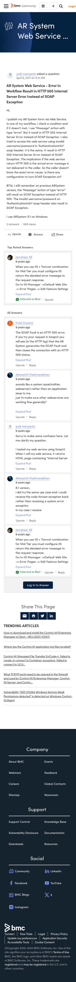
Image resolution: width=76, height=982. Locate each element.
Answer (38, 234)
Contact (9, 934)
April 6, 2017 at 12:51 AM (30, 78)
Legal (41, 934)
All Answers (14, 313)
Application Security (55, 938)
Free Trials (26, 934)
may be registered (35, 964)
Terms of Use (61, 952)
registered (11, 964)
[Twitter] (42, 616)
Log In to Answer (38, 585)
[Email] (24, 616)
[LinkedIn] (51, 616)
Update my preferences (22, 938)
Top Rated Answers (20, 247)
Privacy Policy (59, 934)
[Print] (33, 616)
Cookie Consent (45, 942)
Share (59, 234)
